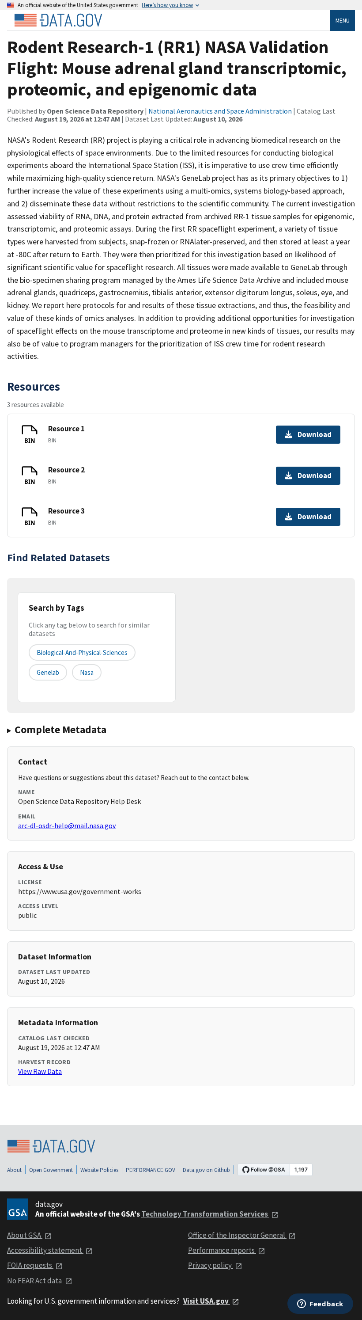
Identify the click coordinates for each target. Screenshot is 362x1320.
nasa (87, 672)
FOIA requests (30, 1265)
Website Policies (99, 1170)
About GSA (24, 1235)
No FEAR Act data (35, 1281)
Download (315, 434)
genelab (48, 672)
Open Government (51, 1170)
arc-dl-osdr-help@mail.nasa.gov (67, 825)
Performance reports (222, 1250)
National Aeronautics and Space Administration (220, 111)
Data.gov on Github (206, 1170)
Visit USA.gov (206, 1301)
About (14, 1170)
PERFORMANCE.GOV (150, 1170)
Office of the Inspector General (237, 1235)
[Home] (58, 20)
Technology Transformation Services (205, 1214)
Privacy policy (210, 1265)
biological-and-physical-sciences (82, 652)
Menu (343, 20)
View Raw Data (40, 1071)
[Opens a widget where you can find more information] (320, 1304)
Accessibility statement (45, 1250)
